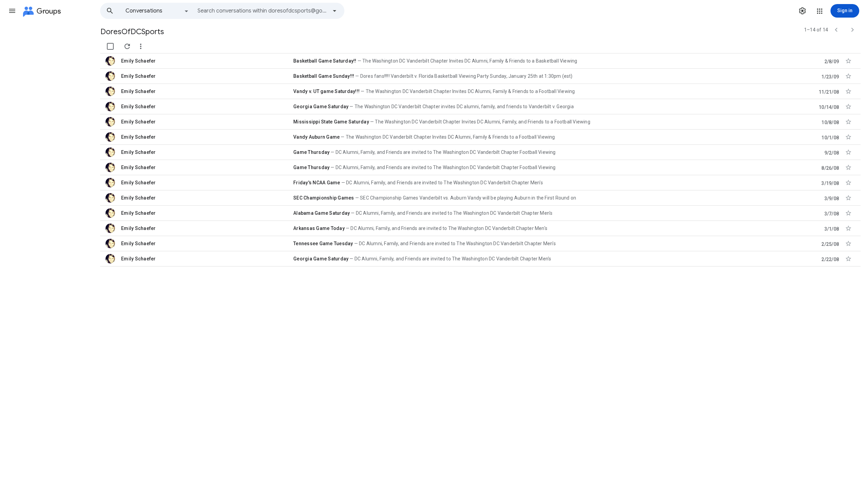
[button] (12, 11)
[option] (157, 11)
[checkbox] (110, 46)
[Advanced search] (334, 11)
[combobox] (262, 11)
